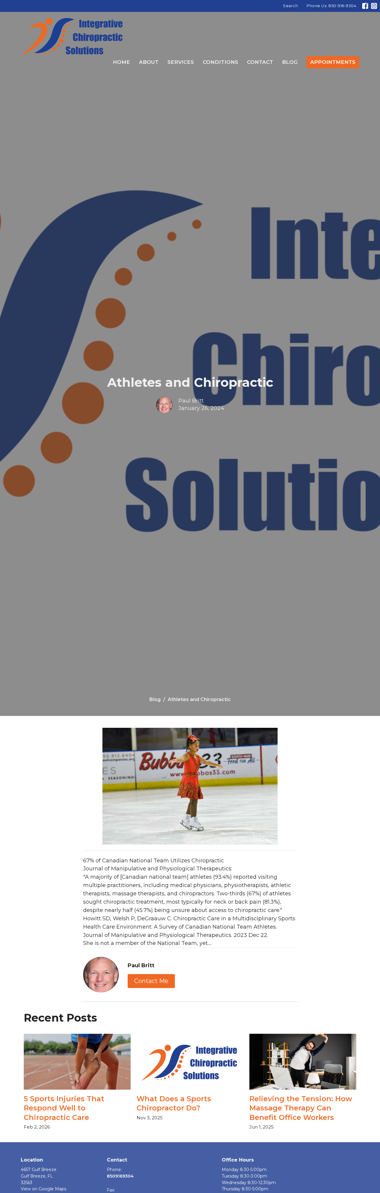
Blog (289, 62)
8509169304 (120, 1176)
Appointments (332, 62)
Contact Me (151, 980)
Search (290, 5)
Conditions (220, 62)
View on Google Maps (43, 1189)
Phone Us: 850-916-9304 (331, 5)
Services (180, 62)
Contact (260, 62)
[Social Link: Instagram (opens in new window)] (374, 6)
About (149, 62)
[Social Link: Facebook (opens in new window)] (365, 6)
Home (121, 62)
